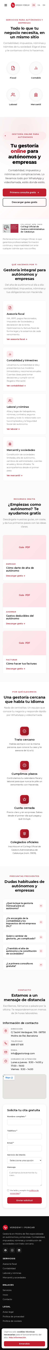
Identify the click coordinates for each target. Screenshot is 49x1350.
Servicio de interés (16, 1155)
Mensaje (11, 1167)
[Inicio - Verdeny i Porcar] (20, 5)
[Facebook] (5, 1250)
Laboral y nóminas (12, 1273)
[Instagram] (12, 1250)
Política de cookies (12, 1321)
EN (44, 5)
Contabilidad (9, 1268)
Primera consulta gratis (23, 192)
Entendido (24, 1344)
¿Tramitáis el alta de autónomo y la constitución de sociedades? (24, 951)
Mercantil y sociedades (14, 1277)
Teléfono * (12, 1131)
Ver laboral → (13, 429)
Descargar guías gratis (24, 202)
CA (39, 5)
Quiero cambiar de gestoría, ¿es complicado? (24, 937)
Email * (10, 1143)
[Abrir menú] (6, 5)
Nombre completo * (16, 1116)
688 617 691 (17, 1044)
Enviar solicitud (24, 1200)
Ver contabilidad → (16, 385)
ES (34, 5)
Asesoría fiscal (10, 1264)
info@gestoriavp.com (23, 1053)
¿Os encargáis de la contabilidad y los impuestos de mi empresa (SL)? (24, 922)
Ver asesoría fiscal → (17, 339)
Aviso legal (8, 1312)
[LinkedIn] (19, 1250)
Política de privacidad (13, 1316)
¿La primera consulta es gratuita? (24, 964)
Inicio (5, 1295)
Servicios (7, 1290)
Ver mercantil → (14, 475)
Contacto (7, 1299)
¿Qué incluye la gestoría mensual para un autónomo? (24, 906)
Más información (17, 1337)
